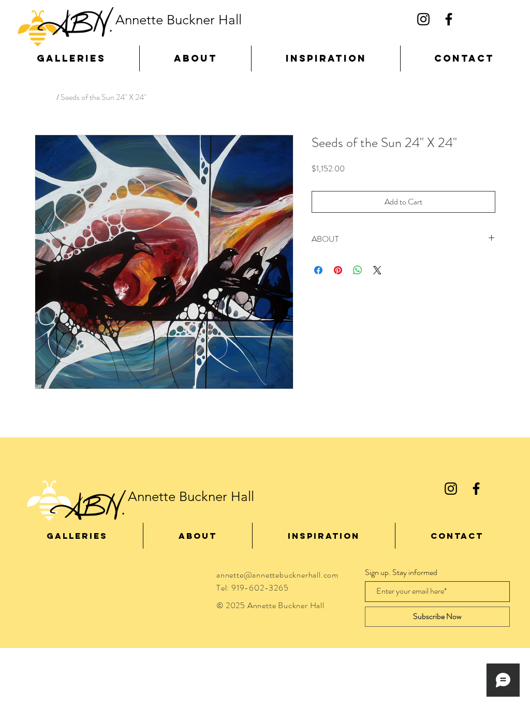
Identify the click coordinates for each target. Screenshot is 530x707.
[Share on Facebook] (318, 270)
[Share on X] (377, 270)
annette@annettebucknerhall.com (277, 575)
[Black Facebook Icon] (448, 19)
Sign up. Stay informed (401, 572)
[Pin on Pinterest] (338, 270)
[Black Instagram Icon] (423, 19)
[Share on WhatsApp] (357, 270)
